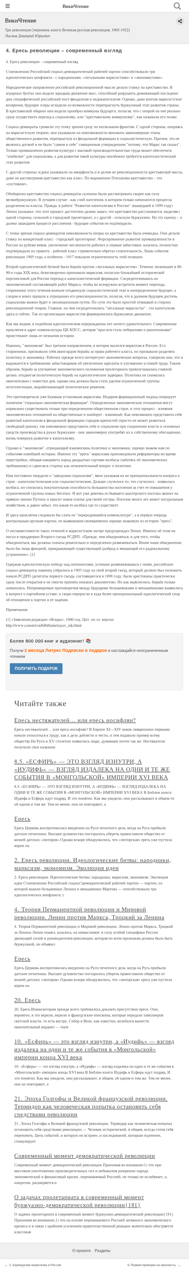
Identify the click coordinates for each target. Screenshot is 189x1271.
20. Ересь (27, 1000)
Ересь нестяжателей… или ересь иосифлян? (75, 720)
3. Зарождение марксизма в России (35, 1265)
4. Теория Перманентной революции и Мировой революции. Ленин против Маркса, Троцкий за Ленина (89, 913)
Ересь (22, 818)
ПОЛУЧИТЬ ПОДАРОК (36, 668)
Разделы (102, 1251)
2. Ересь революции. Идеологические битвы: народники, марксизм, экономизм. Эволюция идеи (92, 864)
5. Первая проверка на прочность (151, 1265)
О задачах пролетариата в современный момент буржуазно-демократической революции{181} (79, 1201)
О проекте (81, 1251)
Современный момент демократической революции (84, 1155)
